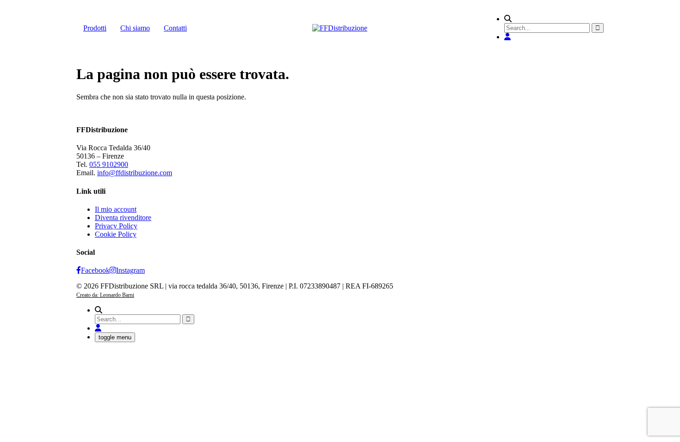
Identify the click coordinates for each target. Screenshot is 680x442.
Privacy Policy (116, 226)
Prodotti (94, 28)
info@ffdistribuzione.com (134, 173)
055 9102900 (108, 164)
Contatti (175, 28)
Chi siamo (135, 28)
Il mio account (115, 209)
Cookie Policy (115, 234)
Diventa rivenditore (123, 217)
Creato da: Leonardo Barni (105, 295)
